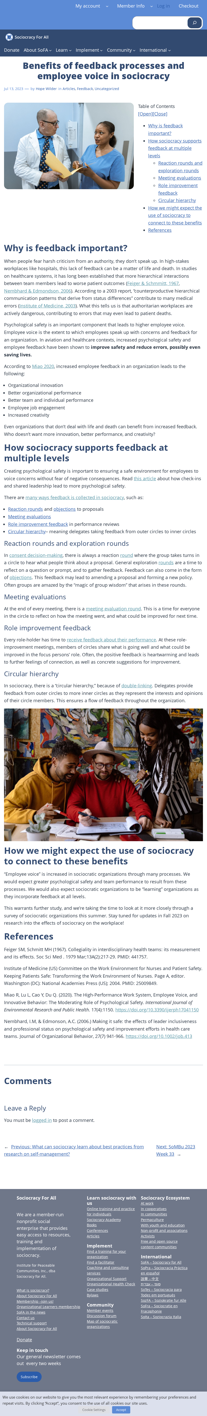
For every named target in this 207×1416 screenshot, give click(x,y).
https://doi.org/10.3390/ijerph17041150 (157, 1010)
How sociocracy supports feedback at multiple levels (175, 148)
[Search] (195, 22)
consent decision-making (36, 555)
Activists (148, 1236)
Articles (69, 88)
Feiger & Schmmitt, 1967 (153, 283)
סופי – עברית (151, 1284)
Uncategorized (107, 88)
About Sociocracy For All (37, 1295)
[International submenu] (169, 50)
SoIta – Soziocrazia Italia (161, 1316)
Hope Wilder (46, 88)
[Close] (160, 114)
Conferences (97, 1230)
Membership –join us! (35, 1301)
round (126, 555)
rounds (166, 562)
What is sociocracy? (33, 1290)
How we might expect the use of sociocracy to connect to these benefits (175, 215)
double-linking (136, 686)
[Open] (145, 114)
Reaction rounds (25, 509)
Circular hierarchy (177, 200)
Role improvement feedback (38, 524)
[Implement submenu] (101, 50)
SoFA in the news (31, 1312)
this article (145, 478)
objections (65, 509)
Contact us (26, 1317)
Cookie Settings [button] (94, 1409)
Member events (100, 1310)
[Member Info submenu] (151, 6)
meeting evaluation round (113, 609)
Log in (163, 6)
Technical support (32, 1323)
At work (147, 1203)
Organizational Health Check (111, 1284)
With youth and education (163, 1225)
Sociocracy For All (36, 1198)
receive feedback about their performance (111, 640)
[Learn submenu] (70, 50)
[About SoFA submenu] (50, 50)
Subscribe (29, 1376)
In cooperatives (154, 1208)
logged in (42, 1120)
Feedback (85, 88)
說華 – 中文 (150, 1278)
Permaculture (152, 1219)
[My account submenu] (107, 6)
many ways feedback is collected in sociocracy (74, 497)
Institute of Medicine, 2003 (47, 306)
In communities (154, 1214)
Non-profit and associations (164, 1230)
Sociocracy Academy (104, 1219)
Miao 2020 (43, 366)
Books (92, 1225)
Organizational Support (106, 1278)
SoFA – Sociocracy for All (161, 1262)
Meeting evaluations (179, 178)
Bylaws (92, 1295)
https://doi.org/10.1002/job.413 (159, 1036)
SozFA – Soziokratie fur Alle (163, 1300)
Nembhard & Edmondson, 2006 (37, 291)
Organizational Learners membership (48, 1306)
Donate (24, 1340)
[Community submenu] (134, 50)
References (160, 230)
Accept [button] (121, 1409)
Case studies (97, 1289)
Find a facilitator (100, 1262)
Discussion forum (101, 1315)
